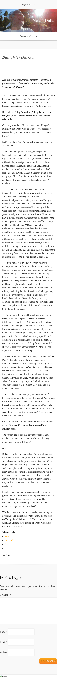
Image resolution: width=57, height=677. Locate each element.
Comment (5, 594)
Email (3, 641)
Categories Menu (26, 36)
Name (3, 631)
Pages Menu (27, 4)
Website (3, 652)
